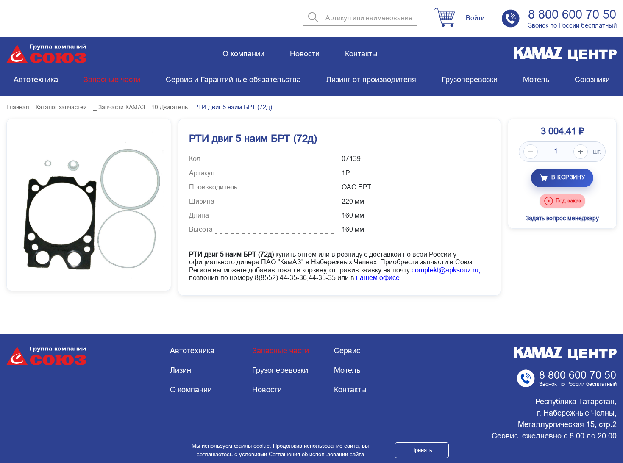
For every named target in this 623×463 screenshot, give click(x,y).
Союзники (592, 79)
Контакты (361, 54)
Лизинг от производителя (371, 79)
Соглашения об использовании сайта (316, 454)
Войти (475, 18)
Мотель (536, 79)
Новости (305, 54)
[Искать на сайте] (313, 18)
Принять (421, 450)
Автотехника (36, 79)
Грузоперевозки (470, 79)
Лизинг (182, 370)
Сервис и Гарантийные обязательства (233, 79)
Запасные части (111, 79)
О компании (243, 54)
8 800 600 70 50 (572, 14)
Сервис (347, 351)
